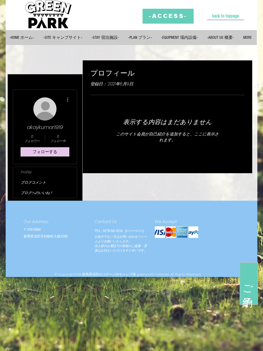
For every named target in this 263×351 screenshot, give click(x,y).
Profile (26, 172)
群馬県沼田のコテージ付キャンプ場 (109, 274)
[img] (160, 232)
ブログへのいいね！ (37, 192)
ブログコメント (33, 182)
